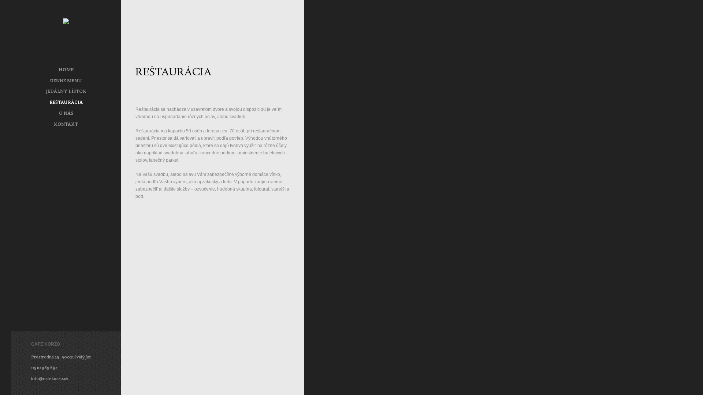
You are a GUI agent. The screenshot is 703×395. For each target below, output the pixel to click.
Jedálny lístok (66, 91)
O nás (66, 113)
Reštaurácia (66, 102)
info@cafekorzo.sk (49, 378)
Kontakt (66, 124)
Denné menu (66, 81)
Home (66, 70)
